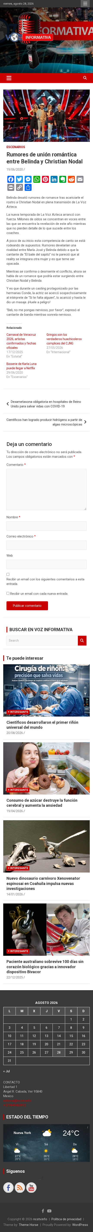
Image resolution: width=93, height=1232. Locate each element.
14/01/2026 (14, 894)
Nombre (13, 517)
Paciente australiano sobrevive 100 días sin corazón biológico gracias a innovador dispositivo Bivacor (44, 966)
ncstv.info (40, 1219)
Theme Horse (28, 1225)
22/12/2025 (14, 977)
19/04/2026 (14, 811)
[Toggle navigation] (9, 78)
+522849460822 (14, 1105)
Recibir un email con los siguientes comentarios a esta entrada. (45, 581)
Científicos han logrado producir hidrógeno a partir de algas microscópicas (44, 422)
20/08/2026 (14, 733)
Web (9, 556)
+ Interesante (18, 711)
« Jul (6, 1071)
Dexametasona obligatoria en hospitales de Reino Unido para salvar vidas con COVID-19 (46, 404)
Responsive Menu (85, 3)
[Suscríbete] (31, 1187)
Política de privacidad (66, 1219)
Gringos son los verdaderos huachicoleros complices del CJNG (64, 339)
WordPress (80, 1225)
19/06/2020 (14, 169)
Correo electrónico (21, 536)
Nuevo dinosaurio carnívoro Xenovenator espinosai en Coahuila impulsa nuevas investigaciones (43, 883)
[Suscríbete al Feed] (20, 1187)
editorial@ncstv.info (17, 1101)
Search (82, 641)
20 (46, 1044)
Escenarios (15, 147)
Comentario (16, 465)
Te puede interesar (24, 658)
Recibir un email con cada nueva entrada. (39, 594)
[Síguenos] (8, 1187)
